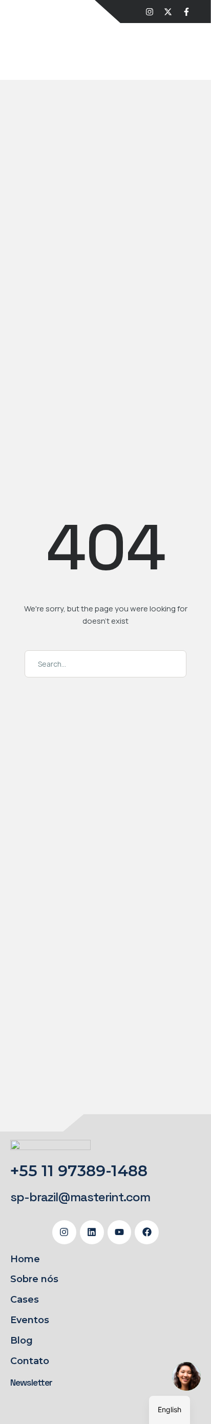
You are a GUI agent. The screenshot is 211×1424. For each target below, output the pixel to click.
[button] (80, 1197)
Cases (24, 1299)
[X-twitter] (168, 12)
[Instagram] (149, 12)
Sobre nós (34, 1279)
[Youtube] (120, 1232)
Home (25, 1259)
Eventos (29, 1320)
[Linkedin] (92, 1232)
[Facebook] (147, 1232)
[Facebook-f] (186, 12)
